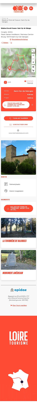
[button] (26, 8)
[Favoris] (20, 8)
